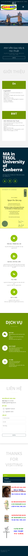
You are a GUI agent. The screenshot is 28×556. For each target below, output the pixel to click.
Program (6, 478)
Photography (7, 481)
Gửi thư (14, 435)
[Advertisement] (14, 34)
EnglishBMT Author (9, 411)
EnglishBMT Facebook (10, 408)
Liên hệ (14, 57)
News (25, 1)
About (5, 475)
